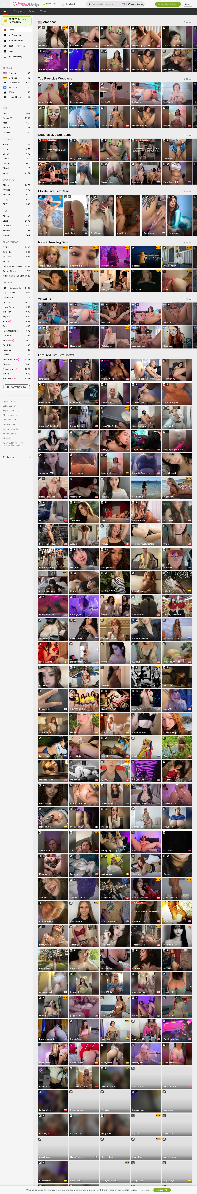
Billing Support (9, 406)
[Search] (123, 4)
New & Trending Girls (53, 242)
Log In (188, 4)
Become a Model (10, 429)
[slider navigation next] (189, 49)
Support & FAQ (9, 401)
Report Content (10, 411)
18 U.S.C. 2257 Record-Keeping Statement (13, 444)
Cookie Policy (129, 1190)
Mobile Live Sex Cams (54, 191)
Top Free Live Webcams (55, 78)
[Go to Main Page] (25, 4)
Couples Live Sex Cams (54, 135)
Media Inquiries (10, 415)
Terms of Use (9, 424)
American (49, 22)
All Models (7, 438)
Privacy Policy (9, 420)
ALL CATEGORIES (18, 387)
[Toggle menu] (5, 4)
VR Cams (44, 298)
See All (188, 22)
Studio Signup (9, 434)
